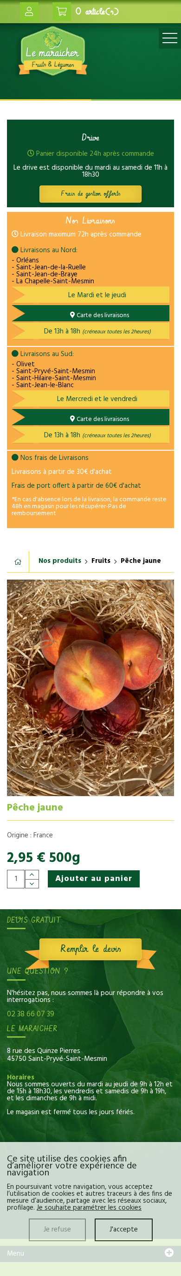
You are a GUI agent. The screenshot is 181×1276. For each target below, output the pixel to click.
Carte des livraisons (102, 315)
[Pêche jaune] (90, 687)
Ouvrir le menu (170, 38)
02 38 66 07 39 (30, 1014)
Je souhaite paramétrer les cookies (89, 1207)
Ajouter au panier (93, 879)
